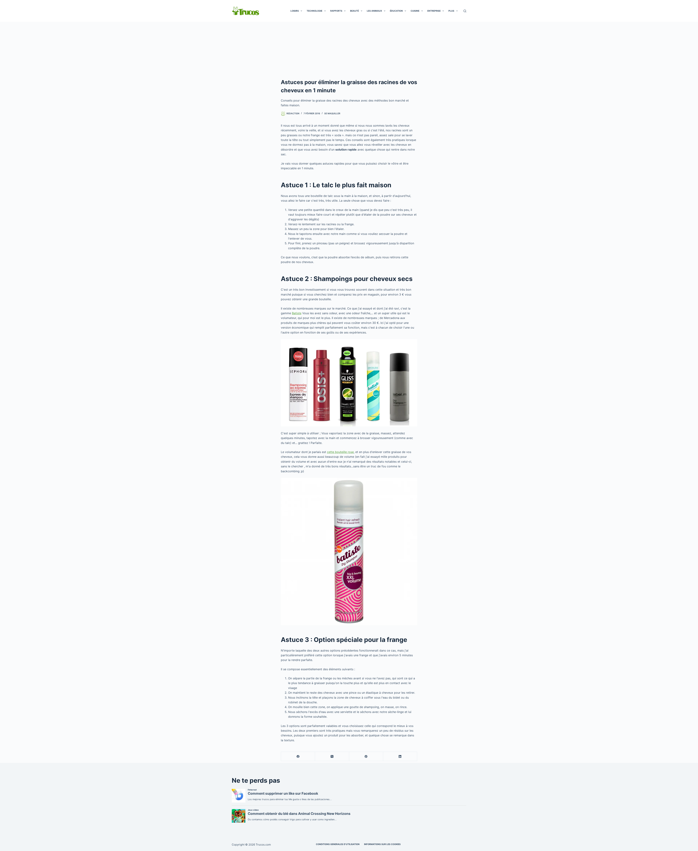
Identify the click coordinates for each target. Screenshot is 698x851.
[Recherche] (465, 11)
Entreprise (434, 10)
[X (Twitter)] (332, 756)
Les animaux (374, 10)
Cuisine (415, 10)
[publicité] (349, 49)
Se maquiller (332, 113)
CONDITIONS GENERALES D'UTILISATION (338, 844)
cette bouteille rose (340, 452)
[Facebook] (298, 756)
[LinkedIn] (400, 756)
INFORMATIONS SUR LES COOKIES (382, 844)
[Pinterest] (366, 756)
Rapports (336, 10)
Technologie (314, 10)
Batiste (296, 313)
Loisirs (294, 10)
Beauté (354, 10)
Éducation (396, 10)
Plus (451, 10)
